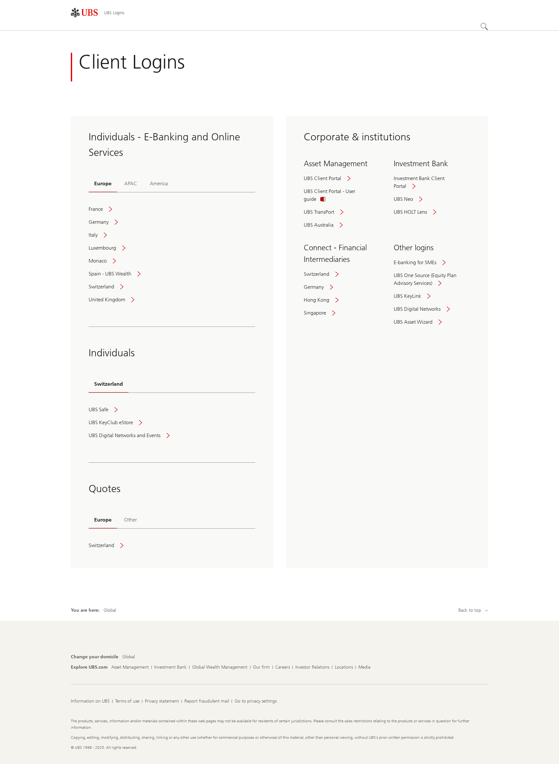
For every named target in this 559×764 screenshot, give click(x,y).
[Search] (484, 26)
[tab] (103, 184)
